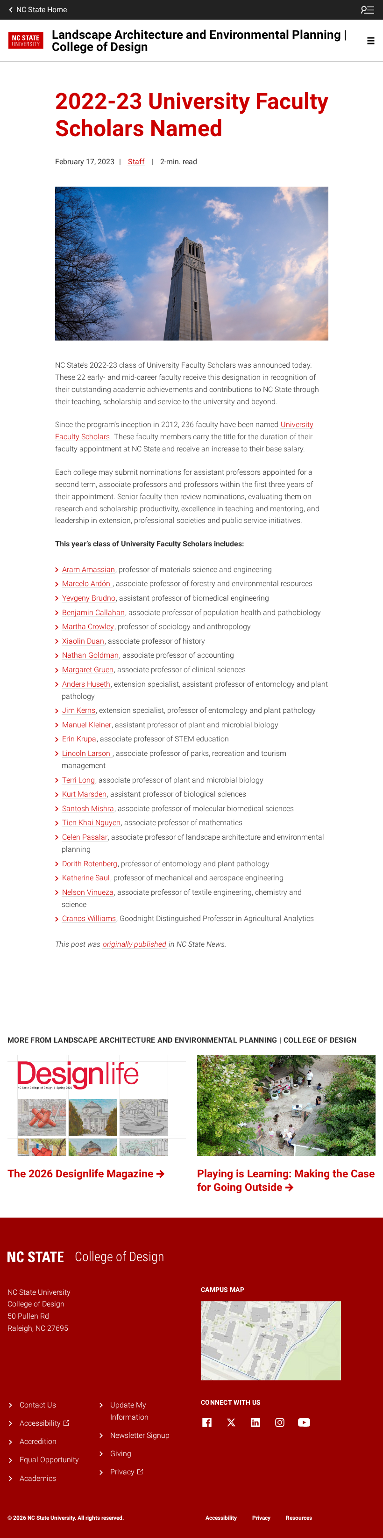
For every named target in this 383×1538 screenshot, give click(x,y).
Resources (299, 1518)
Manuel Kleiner (86, 724)
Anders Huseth (86, 684)
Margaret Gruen (87, 669)
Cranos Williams (89, 918)
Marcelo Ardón (87, 583)
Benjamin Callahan (93, 612)
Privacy (261, 1518)
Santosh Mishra (88, 808)
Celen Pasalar (84, 837)
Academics (38, 1478)
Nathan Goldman (90, 655)
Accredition (38, 1441)
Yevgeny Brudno (88, 598)
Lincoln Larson (87, 753)
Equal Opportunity (49, 1459)
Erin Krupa (79, 738)
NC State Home (41, 9)
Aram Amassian (88, 569)
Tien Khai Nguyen (91, 822)
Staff (136, 161)
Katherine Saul (86, 877)
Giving (120, 1453)
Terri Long (78, 780)
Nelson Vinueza (87, 892)
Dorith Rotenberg (89, 863)
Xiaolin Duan (83, 641)
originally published (134, 944)
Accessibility (221, 1518)
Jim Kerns (78, 710)
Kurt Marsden (84, 794)
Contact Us (38, 1404)
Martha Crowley (88, 626)
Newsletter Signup (140, 1435)
